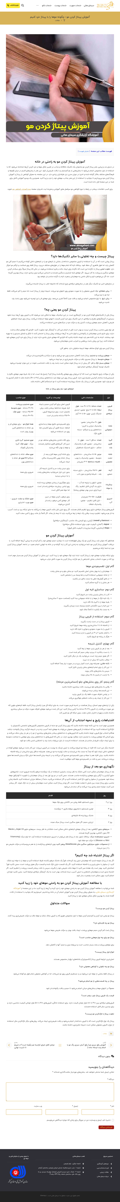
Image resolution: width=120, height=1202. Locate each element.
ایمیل (75, 1106)
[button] (37, 5)
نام (112, 1106)
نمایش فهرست (84, 151)
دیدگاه (110, 1079)
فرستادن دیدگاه (106, 1127)
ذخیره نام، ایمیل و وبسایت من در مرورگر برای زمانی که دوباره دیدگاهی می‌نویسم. (78, 1120)
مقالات (105, 1034)
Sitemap (43, 1196)
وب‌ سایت (38, 1106)
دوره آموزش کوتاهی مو (21, 189)
